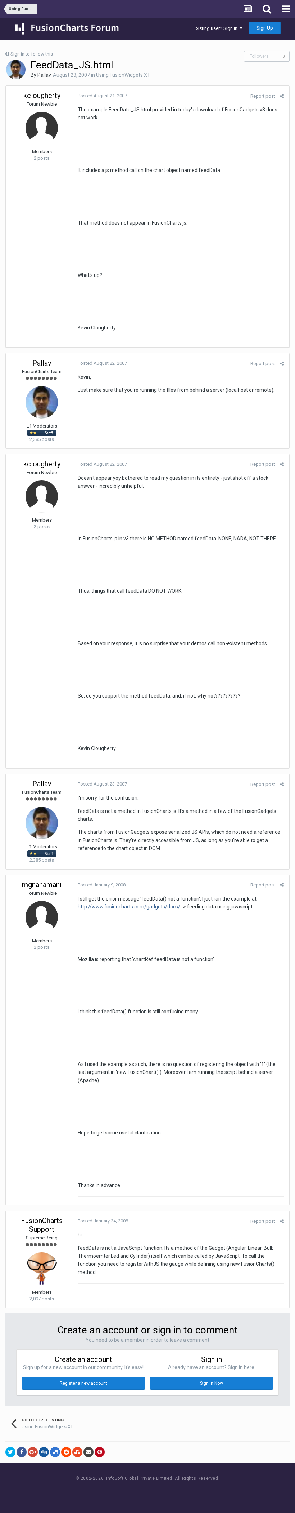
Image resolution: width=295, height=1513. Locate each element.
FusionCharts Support (42, 1225)
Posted (102, 95)
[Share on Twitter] (10, 1452)
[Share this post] (282, 96)
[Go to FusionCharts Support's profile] (42, 1268)
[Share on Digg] (44, 1452)
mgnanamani (42, 884)
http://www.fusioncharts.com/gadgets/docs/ (129, 907)
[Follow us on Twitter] (156, 1492)
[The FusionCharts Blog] (124, 1492)
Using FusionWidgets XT (123, 75)
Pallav (44, 75)
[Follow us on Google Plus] (173, 1492)
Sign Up (265, 28)
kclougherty (41, 95)
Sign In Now (211, 1383)
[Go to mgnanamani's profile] (42, 917)
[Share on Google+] (33, 1452)
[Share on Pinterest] (100, 1452)
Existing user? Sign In (217, 28)
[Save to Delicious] (55, 1452)
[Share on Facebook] (22, 1452)
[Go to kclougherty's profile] (42, 128)
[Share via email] (88, 1452)
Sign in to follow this (31, 54)
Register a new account (83, 1383)
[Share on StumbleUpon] (77, 1452)
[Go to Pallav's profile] (16, 69)
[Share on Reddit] (66, 1452)
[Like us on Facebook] (140, 1492)
